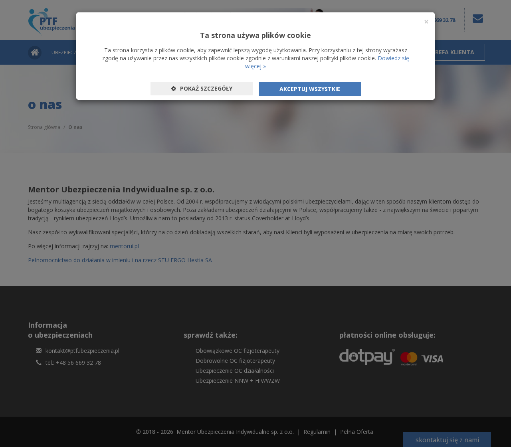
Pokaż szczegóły (206, 88)
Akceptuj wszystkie (309, 89)
